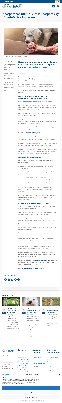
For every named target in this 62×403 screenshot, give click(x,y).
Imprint (42, 400)
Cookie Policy (21, 400)
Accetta (31, 388)
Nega (31, 392)
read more (9, 333)
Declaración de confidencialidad (32, 400)
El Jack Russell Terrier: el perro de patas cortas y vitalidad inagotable (13, 312)
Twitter (9, 279)
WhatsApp (18, 279)
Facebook (5, 279)
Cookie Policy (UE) (38, 357)
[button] (59, 374)
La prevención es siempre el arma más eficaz (9, 88)
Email (15, 279)
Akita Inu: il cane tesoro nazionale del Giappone (52, 310)
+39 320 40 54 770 (23, 367)
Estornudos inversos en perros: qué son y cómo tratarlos (33, 311)
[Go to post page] (11, 301)
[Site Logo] (12, 6)
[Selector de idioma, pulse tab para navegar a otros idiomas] (57, 1)
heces (32, 240)
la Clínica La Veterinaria (42, 260)
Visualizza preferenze (31, 397)
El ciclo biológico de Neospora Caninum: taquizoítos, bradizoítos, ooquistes (10, 67)
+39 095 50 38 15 (23, 365)
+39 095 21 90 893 (23, 363)
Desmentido (37, 370)
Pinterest (12, 279)
